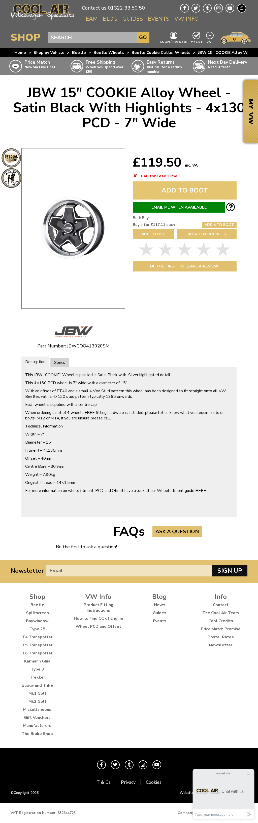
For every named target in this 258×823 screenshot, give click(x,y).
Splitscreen (37, 613)
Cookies (154, 782)
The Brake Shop (37, 733)
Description (35, 362)
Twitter (195, 8)
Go (143, 37)
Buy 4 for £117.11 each (154, 224)
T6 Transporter (37, 653)
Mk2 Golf (37, 701)
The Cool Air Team (220, 613)
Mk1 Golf (37, 693)
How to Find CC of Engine (98, 618)
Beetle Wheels (108, 52)
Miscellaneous (37, 709)
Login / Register (173, 41)
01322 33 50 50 (126, 8)
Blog (110, 19)
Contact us (94, 8)
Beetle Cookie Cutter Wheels (161, 52)
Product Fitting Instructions (98, 607)
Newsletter (27, 571)
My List (197, 41)
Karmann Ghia (37, 661)
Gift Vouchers (37, 717)
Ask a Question (177, 531)
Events (158, 19)
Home (20, 52)
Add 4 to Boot (219, 224)
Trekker (37, 677)
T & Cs (103, 782)
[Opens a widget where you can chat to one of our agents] (223, 794)
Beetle (79, 52)
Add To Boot (185, 190)
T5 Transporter (37, 645)
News (159, 605)
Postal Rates (221, 637)
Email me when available (179, 207)
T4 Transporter (37, 637)
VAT (210, 41)
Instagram (218, 8)
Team (90, 19)
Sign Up (229, 571)
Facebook (184, 8)
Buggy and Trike (37, 685)
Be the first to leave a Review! (184, 266)
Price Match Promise (221, 629)
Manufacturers (37, 725)
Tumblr (207, 8)
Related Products (207, 234)
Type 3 (37, 669)
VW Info (186, 19)
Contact (221, 605)
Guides (132, 19)
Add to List (153, 234)
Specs (59, 362)
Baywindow (37, 621)
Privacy (128, 782)
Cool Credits (220, 621)
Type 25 (37, 629)
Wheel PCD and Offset (98, 626)
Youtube (229, 8)
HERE (200, 490)
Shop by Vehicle (49, 52)
